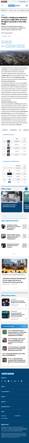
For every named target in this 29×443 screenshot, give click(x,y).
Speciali (3, 401)
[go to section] (26, 188)
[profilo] (27, 6)
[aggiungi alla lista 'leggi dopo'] (6, 42)
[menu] (2, 6)
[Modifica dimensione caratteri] (10, 42)
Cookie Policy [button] (17, 415)
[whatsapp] (8, 381)
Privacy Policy (4, 418)
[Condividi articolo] (2, 42)
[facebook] (2, 381)
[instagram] (5, 381)
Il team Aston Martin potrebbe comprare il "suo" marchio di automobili (18, 314)
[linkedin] (15, 381)
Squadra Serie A (5, 406)
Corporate (3, 415)
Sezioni (3, 396)
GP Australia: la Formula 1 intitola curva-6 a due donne (18, 301)
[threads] (18, 381)
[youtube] (21, 381)
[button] (14, 5)
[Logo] (14, 5)
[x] (11, 381)
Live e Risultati (5, 391)
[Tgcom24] (4, 1)
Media (3, 386)
